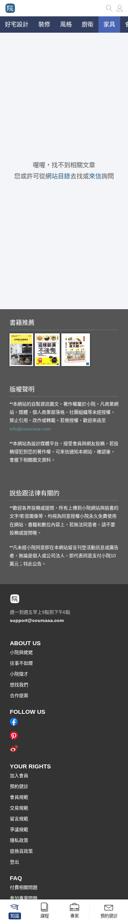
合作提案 (19, 695)
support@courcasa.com (37, 620)
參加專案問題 (23, 898)
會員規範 (19, 797)
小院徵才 (19, 674)
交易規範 (19, 808)
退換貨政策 (21, 851)
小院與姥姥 (21, 652)
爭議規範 (19, 829)
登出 (14, 861)
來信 (95, 176)
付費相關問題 (23, 887)
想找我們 (19, 684)
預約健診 (19, 786)
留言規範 (19, 818)
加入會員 (19, 775)
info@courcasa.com (30, 428)
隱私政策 (19, 840)
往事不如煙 (21, 663)
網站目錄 (57, 176)
